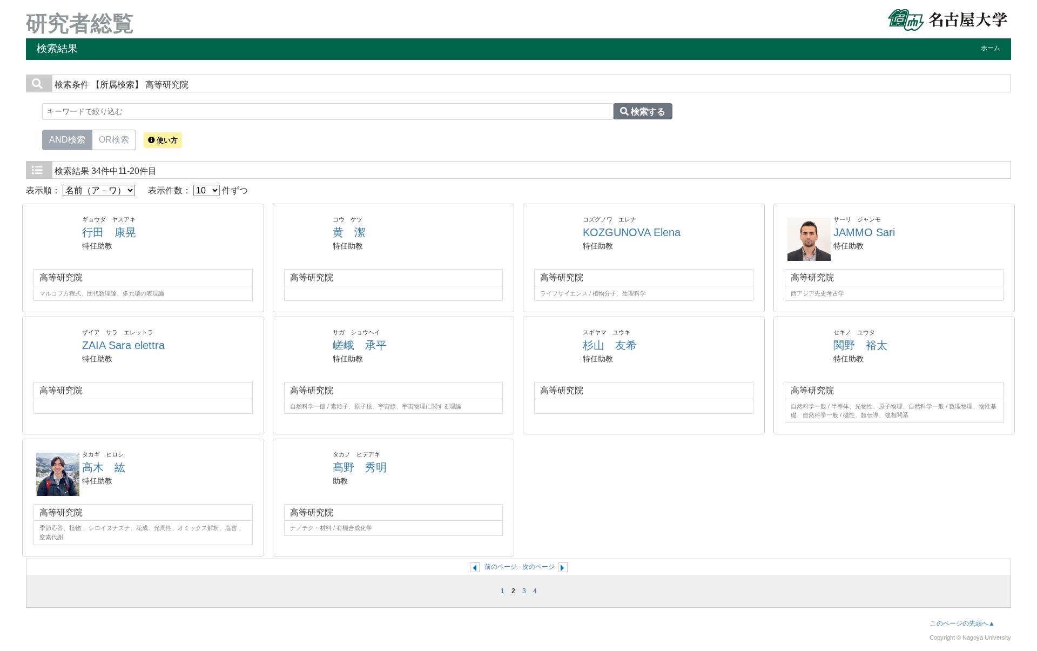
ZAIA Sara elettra (123, 345)
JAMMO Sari (864, 232)
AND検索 (67, 139)
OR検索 (114, 139)
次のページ (538, 567)
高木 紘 (103, 467)
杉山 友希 (610, 345)
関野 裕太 (860, 345)
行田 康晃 (109, 232)
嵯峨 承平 (360, 345)
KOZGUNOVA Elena (632, 232)
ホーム (990, 48)
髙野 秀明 (360, 467)
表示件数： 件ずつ (198, 190)
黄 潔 (349, 232)
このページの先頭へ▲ (962, 623)
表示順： (44, 190)
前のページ (500, 567)
